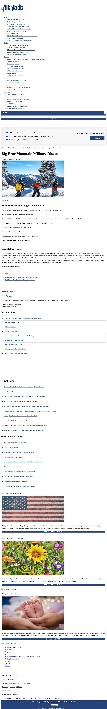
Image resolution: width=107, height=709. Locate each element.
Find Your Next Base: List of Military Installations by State (23, 318)
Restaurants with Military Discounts (15, 442)
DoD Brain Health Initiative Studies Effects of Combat (20, 401)
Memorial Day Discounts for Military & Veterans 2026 (20, 471)
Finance (7, 654)
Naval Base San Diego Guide (13, 344)
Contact (7, 666)
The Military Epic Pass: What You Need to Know (20, 280)
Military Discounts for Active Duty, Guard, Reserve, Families (26, 148)
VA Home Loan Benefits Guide (14, 340)
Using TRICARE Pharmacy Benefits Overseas (18, 421)
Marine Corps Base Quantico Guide (16, 353)
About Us (8, 663)
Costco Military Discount (11, 447)
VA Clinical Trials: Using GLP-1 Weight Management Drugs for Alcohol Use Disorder (30, 411)
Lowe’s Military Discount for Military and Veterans (19, 486)
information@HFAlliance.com (11, 683)
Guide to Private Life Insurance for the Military (19, 336)
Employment (9, 652)
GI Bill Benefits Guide (11, 331)
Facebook (5, 687)
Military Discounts (11, 589)
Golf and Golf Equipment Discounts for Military (18, 476)
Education (8, 649)
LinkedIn (19, 687)
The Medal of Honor (10, 391)
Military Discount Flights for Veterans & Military (19, 452)
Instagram (12, 687)
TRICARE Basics (10, 327)
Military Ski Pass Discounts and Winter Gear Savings (21, 277)
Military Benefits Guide (12, 322)
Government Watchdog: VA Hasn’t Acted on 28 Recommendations (24, 430)
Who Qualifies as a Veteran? (12, 467)
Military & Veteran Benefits (13, 647)
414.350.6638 (26, 683)
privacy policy (6, 690)
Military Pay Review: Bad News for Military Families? (20, 416)
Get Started (97, 138)
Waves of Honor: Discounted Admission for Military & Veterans (23, 462)
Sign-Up (4, 112)
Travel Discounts (12, 306)
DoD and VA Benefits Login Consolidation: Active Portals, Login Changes (26, 406)
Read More (54, 531)
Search (53, 119)
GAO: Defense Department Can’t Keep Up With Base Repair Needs (24, 396)
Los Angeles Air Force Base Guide (15, 349)
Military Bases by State (12, 659)
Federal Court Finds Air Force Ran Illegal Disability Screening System (25, 425)
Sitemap (7, 661)
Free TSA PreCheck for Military (13, 457)
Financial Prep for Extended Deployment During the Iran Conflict (24, 387)
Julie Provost (7, 296)
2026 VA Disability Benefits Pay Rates (15, 481)
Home (3, 148)
